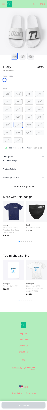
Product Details (9, 169)
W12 (18, 117)
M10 (29, 125)
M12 (7, 132)
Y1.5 (18, 94)
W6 (39, 101)
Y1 (7, 140)
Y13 (7, 94)
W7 (7, 109)
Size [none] (5, 88)
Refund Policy (23, 352)
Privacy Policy (16, 393)
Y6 (18, 101)
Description (8, 156)
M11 (39, 125)
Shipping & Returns (11, 177)
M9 (18, 125)
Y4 (40, 94)
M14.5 (28, 132)
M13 (18, 132)
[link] (13, 211)
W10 (39, 109)
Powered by (17, 368)
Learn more (37, 148)
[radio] (7, 94)
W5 (29, 101)
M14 (39, 132)
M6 (29, 117)
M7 (39, 117)
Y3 (29, 94)
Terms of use (31, 393)
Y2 (18, 140)
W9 (29, 109)
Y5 (7, 101)
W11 (7, 117)
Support (23, 333)
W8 (18, 109)
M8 (7, 125)
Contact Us (23, 346)
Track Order (23, 340)
